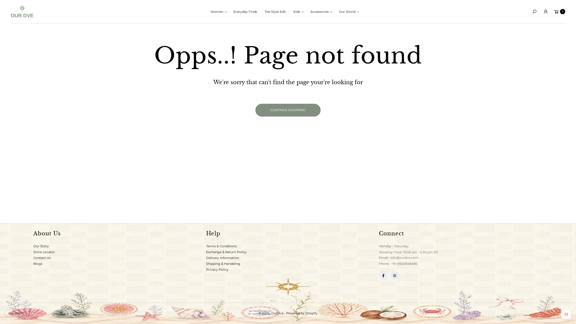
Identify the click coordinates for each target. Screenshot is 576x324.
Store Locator (44, 252)
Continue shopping (288, 110)
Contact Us (42, 258)
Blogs (38, 264)
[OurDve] (22, 10)
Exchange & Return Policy (226, 252)
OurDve (277, 313)
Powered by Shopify (301, 313)
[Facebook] (383, 275)
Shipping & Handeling (223, 264)
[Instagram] (394, 275)
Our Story (41, 246)
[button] (220, 12)
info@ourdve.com (403, 258)
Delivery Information (222, 258)
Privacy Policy (217, 270)
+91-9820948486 (404, 264)
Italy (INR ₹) (16, 313)
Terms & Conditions (221, 246)
